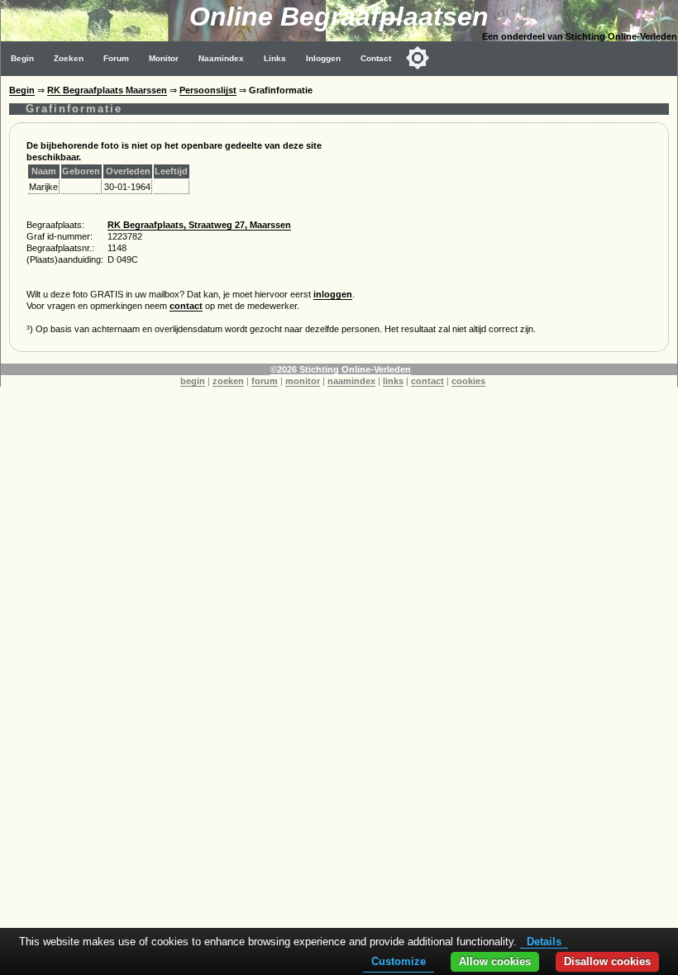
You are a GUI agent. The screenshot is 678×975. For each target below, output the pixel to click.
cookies (468, 381)
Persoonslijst (207, 90)
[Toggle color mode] (417, 57)
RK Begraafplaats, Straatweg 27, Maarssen (199, 225)
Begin (22, 58)
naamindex (351, 381)
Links (275, 58)
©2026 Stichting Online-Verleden (340, 369)
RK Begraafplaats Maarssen (107, 90)
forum (264, 381)
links (393, 381)
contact (186, 306)
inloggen (332, 294)
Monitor (164, 58)
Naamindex (221, 58)
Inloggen (323, 58)
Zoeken (69, 58)
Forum (116, 58)
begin (192, 381)
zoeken (228, 381)
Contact (375, 58)
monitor (302, 381)
